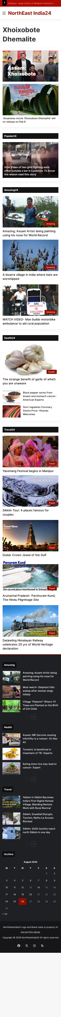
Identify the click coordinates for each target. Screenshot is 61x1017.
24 (6, 901)
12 (22, 887)
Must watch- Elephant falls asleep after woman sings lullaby (38, 691)
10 (7, 887)
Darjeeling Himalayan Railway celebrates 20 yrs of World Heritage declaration (28, 644)
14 (38, 887)
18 (15, 894)
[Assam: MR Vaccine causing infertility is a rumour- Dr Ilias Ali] (11, 739)
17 (7, 894)
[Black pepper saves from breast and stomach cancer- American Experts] (11, 397)
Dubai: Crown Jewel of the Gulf (24, 555)
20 (30, 894)
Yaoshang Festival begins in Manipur (28, 471)
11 (15, 887)
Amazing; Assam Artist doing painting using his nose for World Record (40, 676)
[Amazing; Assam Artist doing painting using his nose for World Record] (11, 677)
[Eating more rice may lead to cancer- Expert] (11, 768)
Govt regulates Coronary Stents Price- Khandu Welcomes (37, 410)
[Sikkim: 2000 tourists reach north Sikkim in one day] (11, 833)
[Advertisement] (30, 51)
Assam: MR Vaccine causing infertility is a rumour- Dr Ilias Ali (40, 738)
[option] (30, 160)
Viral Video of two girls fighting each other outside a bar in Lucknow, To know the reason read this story (29, 171)
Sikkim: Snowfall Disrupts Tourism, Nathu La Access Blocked (38, 818)
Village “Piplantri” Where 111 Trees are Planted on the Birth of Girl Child (40, 705)
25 (14, 901)
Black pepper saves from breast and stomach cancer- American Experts (40, 396)
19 (22, 894)
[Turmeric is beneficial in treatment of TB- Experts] (11, 754)
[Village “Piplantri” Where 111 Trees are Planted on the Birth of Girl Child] (11, 706)
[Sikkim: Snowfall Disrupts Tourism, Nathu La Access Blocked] (11, 818)
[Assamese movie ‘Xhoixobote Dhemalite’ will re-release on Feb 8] (30, 99)
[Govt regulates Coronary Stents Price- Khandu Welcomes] (11, 411)
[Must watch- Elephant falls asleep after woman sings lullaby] (11, 691)
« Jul (4, 913)
